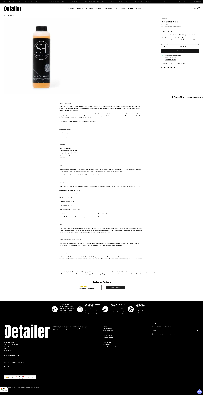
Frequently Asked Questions (110, 347)
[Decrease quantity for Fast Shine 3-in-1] (162, 46)
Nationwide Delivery (9, 1)
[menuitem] (71, 8)
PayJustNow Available (102, 1)
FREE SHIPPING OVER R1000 (84, 1)
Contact (139, 8)
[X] (165, 67)
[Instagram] (9, 367)
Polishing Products (108, 337)
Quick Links (106, 323)
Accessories (106, 340)
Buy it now (180, 51)
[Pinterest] (168, 67)
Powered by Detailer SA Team (33, 387)
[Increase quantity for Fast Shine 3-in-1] (166, 46)
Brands (123, 8)
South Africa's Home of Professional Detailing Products (58, 1)
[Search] (195, 8)
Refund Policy (106, 344)
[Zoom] (76, 21)
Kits (117, 8)
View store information (170, 59)
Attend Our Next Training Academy (29, 1)
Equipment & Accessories (104, 8)
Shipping (169, 26)
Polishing (89, 8)
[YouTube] (13, 367)
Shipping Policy (107, 342)
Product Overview (166, 31)
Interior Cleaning (107, 333)
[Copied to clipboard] (174, 67)
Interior (80, 8)
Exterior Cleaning (107, 328)
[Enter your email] (197, 330)
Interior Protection (108, 335)
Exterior (71, 8)
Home (5, 15)
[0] (198, 8)
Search (105, 326)
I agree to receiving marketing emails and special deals (167, 334)
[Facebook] (162, 67)
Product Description (67, 103)
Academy (131, 8)
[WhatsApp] (171, 67)
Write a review (115, 287)
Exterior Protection (108, 330)
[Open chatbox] (199, 391)
